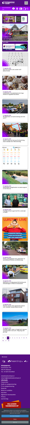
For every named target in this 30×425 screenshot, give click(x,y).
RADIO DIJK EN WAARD (15, 235)
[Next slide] (27, 361)
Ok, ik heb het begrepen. (15, 416)
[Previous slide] (2, 361)
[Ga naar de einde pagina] (8, 340)
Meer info (15, 422)
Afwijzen (15, 419)
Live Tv (24, 8)
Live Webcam (17, 9)
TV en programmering (7, 386)
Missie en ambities (6, 390)
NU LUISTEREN (20, 8)
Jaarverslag (4, 399)
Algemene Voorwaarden (8, 394)
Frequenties (4, 382)
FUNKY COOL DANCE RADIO (15, 237)
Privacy (3, 397)
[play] (13, 8)
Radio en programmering (8, 384)
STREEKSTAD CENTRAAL (15, 233)
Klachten (4, 392)
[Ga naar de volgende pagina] (6, 340)
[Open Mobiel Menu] (26, 2)
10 (3, 340)
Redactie (3, 388)
